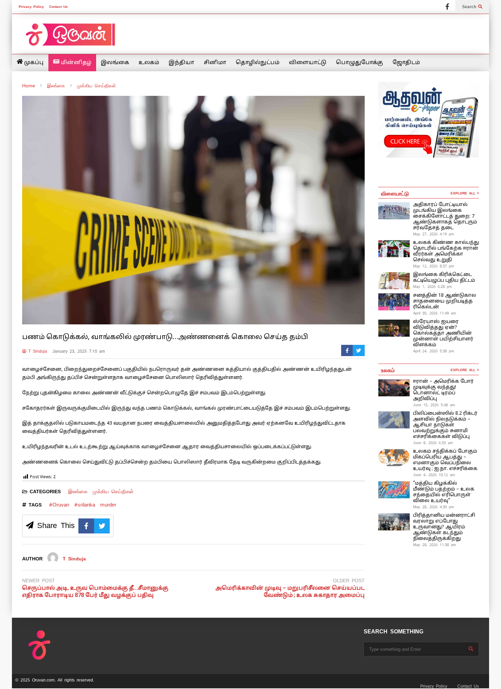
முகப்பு (33, 62)
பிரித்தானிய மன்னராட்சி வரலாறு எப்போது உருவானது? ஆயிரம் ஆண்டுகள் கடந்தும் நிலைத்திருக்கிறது (444, 527)
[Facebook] (447, 7)
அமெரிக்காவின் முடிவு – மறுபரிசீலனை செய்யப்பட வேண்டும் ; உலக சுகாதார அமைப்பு (290, 592)
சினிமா (215, 62)
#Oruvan (59, 504)
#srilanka (84, 504)
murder (108, 504)
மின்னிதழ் (75, 62)
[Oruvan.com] (70, 39)
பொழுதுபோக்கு (359, 62)
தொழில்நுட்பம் (257, 62)
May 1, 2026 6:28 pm (432, 286)
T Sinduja (36, 351)
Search (470, 7)
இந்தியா (181, 62)
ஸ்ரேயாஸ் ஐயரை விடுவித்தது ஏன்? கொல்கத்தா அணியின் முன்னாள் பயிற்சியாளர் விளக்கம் (443, 333)
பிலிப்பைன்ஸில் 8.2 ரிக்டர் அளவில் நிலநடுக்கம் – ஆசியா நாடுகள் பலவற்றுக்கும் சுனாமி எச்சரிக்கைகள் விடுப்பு (445, 425)
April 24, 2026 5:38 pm (433, 351)
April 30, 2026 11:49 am (434, 313)
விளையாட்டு (308, 62)
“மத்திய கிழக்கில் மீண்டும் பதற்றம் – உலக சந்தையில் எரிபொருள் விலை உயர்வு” (443, 492)
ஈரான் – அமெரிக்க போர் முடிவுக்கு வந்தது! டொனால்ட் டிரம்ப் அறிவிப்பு (443, 390)
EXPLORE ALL (464, 193)
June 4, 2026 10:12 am (434, 474)
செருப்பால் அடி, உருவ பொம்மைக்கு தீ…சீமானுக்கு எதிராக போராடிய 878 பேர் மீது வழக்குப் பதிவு (95, 592)
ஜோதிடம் (406, 62)
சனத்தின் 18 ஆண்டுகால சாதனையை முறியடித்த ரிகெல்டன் (444, 301)
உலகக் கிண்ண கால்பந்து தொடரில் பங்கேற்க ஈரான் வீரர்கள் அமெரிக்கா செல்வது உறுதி (446, 251)
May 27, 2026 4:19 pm (433, 234)
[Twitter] (359, 350)
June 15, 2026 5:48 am (434, 404)
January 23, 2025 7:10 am (78, 351)
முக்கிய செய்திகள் (113, 491)
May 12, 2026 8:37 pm (433, 266)
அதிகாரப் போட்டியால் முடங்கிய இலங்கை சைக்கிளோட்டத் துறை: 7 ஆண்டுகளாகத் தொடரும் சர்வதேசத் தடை (445, 216)
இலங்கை (115, 62)
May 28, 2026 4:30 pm (433, 506)
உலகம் (149, 62)
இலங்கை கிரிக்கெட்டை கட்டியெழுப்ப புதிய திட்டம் (444, 277)
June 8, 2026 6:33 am (433, 442)
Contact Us (58, 6)
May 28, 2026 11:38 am (434, 544)
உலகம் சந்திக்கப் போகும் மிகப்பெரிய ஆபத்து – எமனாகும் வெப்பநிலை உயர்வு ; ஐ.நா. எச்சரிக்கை (446, 460)
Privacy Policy (31, 6)
